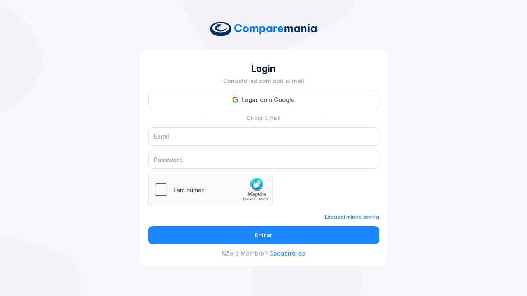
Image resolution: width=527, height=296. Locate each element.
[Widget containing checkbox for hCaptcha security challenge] (210, 189)
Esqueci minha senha (352, 216)
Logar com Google (268, 99)
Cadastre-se (287, 253)
